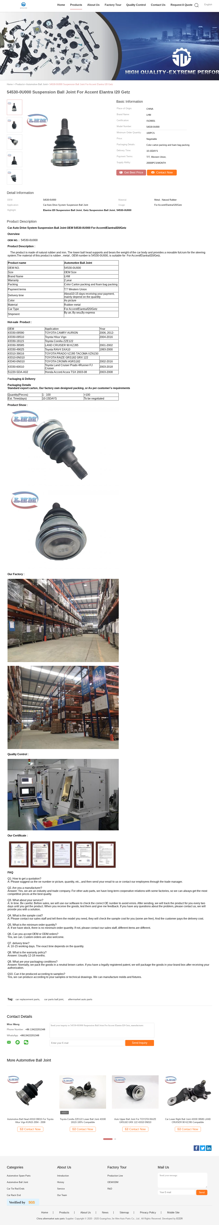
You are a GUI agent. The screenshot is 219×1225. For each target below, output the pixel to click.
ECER (179, 1218)
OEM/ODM (112, 1182)
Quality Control (136, 4)
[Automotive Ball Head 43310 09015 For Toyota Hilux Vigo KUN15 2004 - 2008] (30, 1092)
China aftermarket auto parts (51, 1218)
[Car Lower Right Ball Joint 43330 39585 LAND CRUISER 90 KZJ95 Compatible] (187, 1092)
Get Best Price (133, 172)
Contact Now (164, 172)
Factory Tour (113, 4)
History (60, 1182)
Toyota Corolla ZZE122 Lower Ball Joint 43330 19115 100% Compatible (83, 1121)
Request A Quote (181, 4)
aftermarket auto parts (80, 999)
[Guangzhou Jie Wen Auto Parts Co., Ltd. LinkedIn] (208, 1148)
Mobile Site (173, 1212)
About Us (93, 4)
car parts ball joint (53, 999)
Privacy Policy (148, 1212)
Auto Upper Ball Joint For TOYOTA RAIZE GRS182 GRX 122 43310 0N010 (135, 1121)
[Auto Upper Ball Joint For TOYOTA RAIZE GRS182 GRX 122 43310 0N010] (135, 1092)
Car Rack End (14, 1195)
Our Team (62, 1195)
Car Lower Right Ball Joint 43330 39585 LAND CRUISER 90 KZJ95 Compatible (188, 1121)
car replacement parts (27, 999)
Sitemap (124, 1212)
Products (76, 4)
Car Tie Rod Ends (15, 1188)
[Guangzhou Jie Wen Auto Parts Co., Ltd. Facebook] (196, 1148)
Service (61, 1188)
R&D (109, 1188)
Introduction (63, 1175)
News (105, 1212)
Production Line (115, 1175)
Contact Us (158, 4)
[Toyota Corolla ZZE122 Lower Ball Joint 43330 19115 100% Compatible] (82, 1092)
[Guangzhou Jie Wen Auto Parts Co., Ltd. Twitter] (202, 1148)
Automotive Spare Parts (19, 1175)
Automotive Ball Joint (17, 1182)
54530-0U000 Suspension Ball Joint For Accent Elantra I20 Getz (81, 84)
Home (61, 4)
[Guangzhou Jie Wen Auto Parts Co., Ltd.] (23, 6)
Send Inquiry (139, 1042)
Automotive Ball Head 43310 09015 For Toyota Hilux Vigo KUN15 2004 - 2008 (30, 1121)
